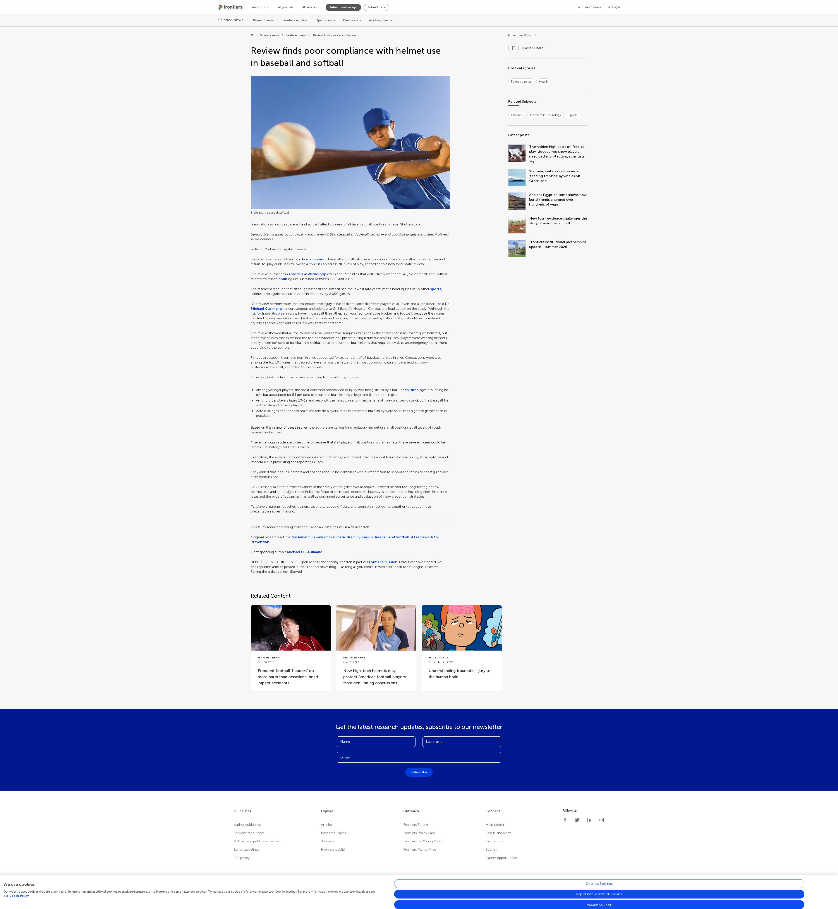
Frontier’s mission (382, 562)
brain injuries (313, 259)
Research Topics (333, 833)
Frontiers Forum (415, 824)
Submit (491, 849)
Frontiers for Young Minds (423, 841)
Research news (264, 20)
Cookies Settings (599, 883)
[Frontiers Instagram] (601, 820)
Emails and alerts (499, 833)
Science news (270, 35)
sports (435, 289)
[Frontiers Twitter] (577, 820)
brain (282, 279)
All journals (286, 7)
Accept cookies (599, 904)
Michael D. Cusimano (305, 552)
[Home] (252, 35)
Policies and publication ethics (257, 841)
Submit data (376, 7)
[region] (419, 892)
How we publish (333, 849)
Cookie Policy (19, 895)
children (412, 390)
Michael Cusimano (266, 308)
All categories (378, 20)
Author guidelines (247, 824)
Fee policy (242, 858)
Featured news (296, 35)
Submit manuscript (343, 7)
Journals (327, 841)
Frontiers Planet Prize (419, 849)
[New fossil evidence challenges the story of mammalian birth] (518, 225)
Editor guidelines (246, 849)
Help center (495, 824)
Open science (325, 20)
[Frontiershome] (230, 7)
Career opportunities (502, 858)
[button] (350, 142)
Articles (327, 824)
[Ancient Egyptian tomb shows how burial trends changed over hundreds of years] (518, 201)
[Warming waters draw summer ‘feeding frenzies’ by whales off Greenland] (518, 178)
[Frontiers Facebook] (565, 820)
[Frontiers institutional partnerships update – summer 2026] (518, 249)
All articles (309, 7)
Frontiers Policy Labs (419, 833)
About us (258, 7)
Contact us (494, 841)
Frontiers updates (295, 20)
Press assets (352, 20)
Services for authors (249, 833)
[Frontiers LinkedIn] (589, 820)
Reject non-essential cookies (599, 894)
